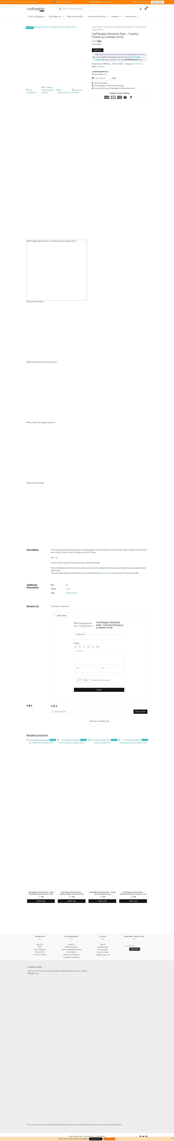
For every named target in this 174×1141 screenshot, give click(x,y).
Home (94, 27)
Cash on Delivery (40, 949)
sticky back (105, 573)
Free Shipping (71, 952)
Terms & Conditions (39, 955)
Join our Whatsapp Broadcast (71, 949)
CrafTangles (101, 66)
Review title (80, 634)
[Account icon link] (141, 9)
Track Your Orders (103, 952)
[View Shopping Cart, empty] (145, 9)
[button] (44, 17)
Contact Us (71, 944)
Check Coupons (122, 2)
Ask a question (140, 712)
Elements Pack (109, 27)
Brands (102, 944)
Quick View (41, 888)
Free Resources (102, 947)
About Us (40, 944)
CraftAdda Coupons (71, 947)
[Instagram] (146, 1136)
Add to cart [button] (41, 901)
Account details (102, 949)
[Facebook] (140, 1136)
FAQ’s (40, 947)
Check (114, 78)
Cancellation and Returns (71, 957)
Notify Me (97, 50)
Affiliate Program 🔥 (102, 955)
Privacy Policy (40, 952)
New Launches (109, 1139)
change (104, 74)
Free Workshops (95, 1139)
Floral (68, 589)
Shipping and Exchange (71, 955)
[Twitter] (143, 1136)
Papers (100, 27)
